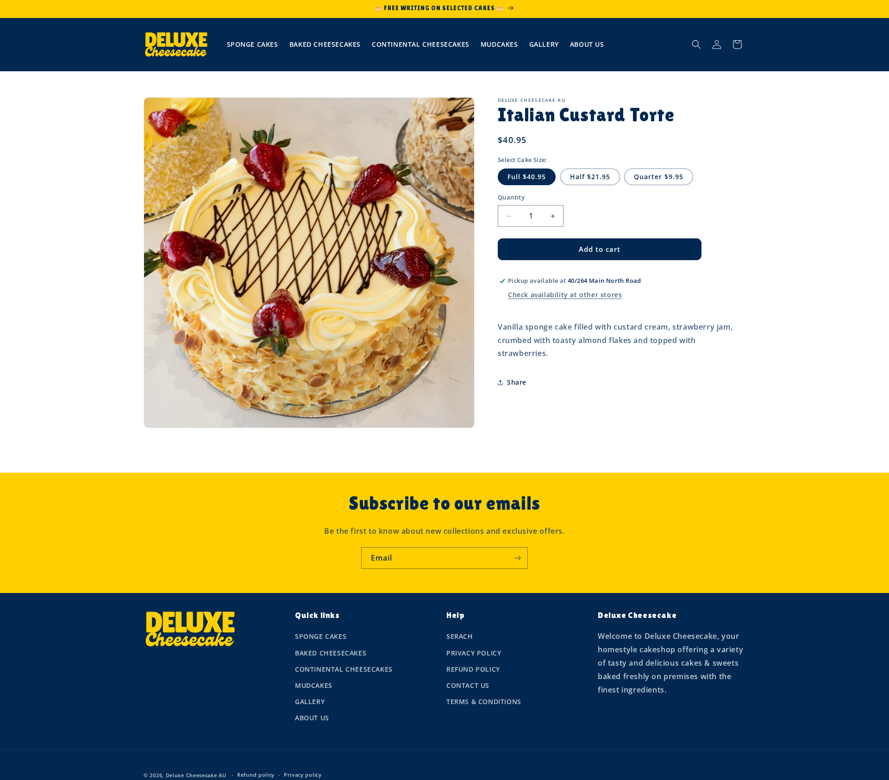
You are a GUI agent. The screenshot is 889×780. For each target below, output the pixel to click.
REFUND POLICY (473, 669)
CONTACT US (467, 685)
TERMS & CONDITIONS (483, 701)
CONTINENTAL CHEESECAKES (344, 669)
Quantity (511, 197)
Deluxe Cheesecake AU (196, 775)
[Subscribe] (517, 558)
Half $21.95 (590, 177)
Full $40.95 (526, 177)
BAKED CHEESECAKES (330, 653)
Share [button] (516, 382)
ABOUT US (312, 717)
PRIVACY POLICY (473, 653)
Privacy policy (303, 774)
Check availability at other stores (565, 295)
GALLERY (310, 701)
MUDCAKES (313, 685)
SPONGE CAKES (320, 636)
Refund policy (256, 774)
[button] (696, 44)
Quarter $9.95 (658, 177)
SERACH (459, 636)
